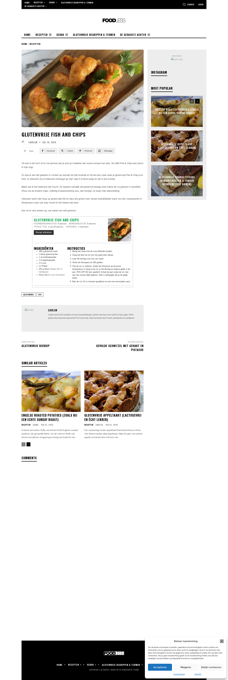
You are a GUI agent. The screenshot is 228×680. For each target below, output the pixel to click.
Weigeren (185, 667)
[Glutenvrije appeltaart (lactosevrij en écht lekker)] (113, 391)
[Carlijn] (25, 142)
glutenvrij (28, 294)
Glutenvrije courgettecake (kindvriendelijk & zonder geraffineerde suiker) (177, 180)
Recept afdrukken (44, 232)
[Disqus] (83, 504)
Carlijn (33, 142)
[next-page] (28, 444)
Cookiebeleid (179, 674)
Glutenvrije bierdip (36, 346)
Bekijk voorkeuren (211, 667)
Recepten (35, 43)
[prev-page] (23, 444)
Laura (35, 424)
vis (40, 294)
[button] (221, 641)
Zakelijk (197, 674)
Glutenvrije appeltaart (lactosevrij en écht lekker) (112, 417)
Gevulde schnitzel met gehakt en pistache (120, 348)
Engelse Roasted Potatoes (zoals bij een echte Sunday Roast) (49, 417)
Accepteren (160, 667)
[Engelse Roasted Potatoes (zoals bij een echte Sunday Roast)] (51, 391)
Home (24, 43)
